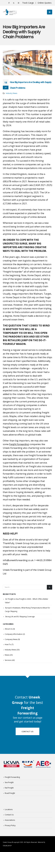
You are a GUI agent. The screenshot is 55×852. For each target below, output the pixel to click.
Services (8, 660)
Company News (11, 639)
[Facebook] (9, 3)
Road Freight (10, 793)
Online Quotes (44, 2)
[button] (49, 12)
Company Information (13, 634)
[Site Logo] (10, 12)
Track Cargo (28, 2)
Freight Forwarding (12, 777)
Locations (9, 809)
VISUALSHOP (7, 846)
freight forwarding (19, 444)
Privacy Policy (10, 825)
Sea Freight (9, 782)
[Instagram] (18, 3)
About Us (8, 629)
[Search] (49, 587)
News (7, 655)
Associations (10, 820)
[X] (14, 3)
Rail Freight (9, 788)
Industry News (11, 93)
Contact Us (27, 731)
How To (8, 644)
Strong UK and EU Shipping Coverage (20, 616)
